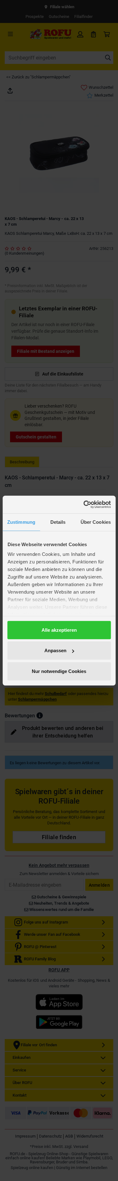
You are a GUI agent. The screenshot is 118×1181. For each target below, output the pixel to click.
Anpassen (55, 650)
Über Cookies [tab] (96, 521)
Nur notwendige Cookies (59, 671)
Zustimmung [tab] (21, 521)
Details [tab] (58, 521)
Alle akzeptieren (59, 629)
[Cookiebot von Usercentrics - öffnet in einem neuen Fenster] (84, 504)
